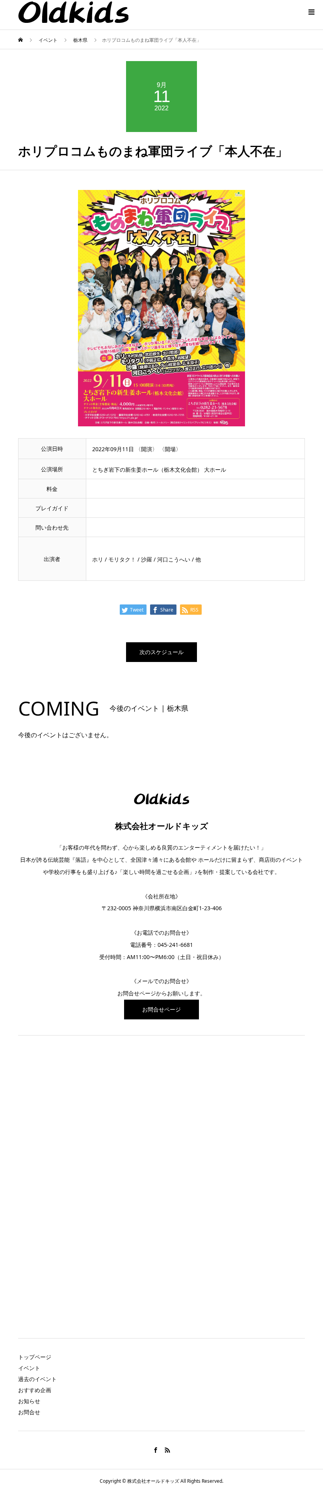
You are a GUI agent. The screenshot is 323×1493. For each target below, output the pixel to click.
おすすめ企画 (34, 1390)
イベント (29, 1368)
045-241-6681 (175, 944)
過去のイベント (37, 1379)
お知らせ (29, 1401)
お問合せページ (136, 993)
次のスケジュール (161, 652)
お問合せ (29, 1412)
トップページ (34, 1357)
